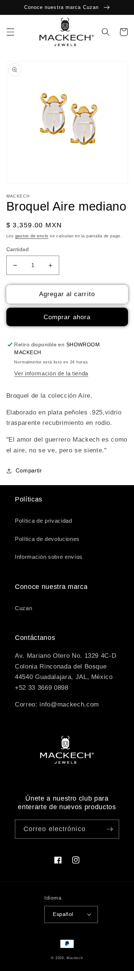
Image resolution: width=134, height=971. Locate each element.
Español (63, 914)
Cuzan (23, 608)
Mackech (75, 958)
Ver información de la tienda (51, 373)
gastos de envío (32, 236)
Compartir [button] (29, 470)
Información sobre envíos (49, 557)
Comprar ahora (67, 317)
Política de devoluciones (47, 539)
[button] (10, 32)
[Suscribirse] (110, 829)
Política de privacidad (43, 520)
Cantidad (17, 249)
